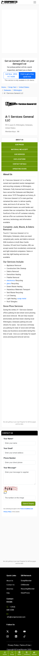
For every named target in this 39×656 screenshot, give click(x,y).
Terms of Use (25, 645)
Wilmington (17, 90)
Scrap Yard (12, 87)
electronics (11, 280)
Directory (27, 654)
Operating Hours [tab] (20, 169)
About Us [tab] (19, 140)
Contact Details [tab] (19, 164)
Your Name (8, 439)
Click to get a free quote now (27, 75)
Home (3, 87)
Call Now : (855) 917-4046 (11, 75)
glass (9, 283)
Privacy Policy (13, 645)
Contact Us (10, 585)
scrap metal (21, 299)
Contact (34, 654)
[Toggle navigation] (35, 2)
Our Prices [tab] (19, 144)
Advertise (9, 589)
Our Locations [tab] (19, 159)
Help (8, 593)
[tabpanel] (19, 276)
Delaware (7, 90)
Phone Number (10, 458)
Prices (12, 654)
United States (24, 87)
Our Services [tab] (19, 154)
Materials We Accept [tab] (19, 149)
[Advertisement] (19, 31)
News (19, 654)
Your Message (10, 468)
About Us (9, 581)
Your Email (8, 448)
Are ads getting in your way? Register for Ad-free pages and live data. (19, 423)
